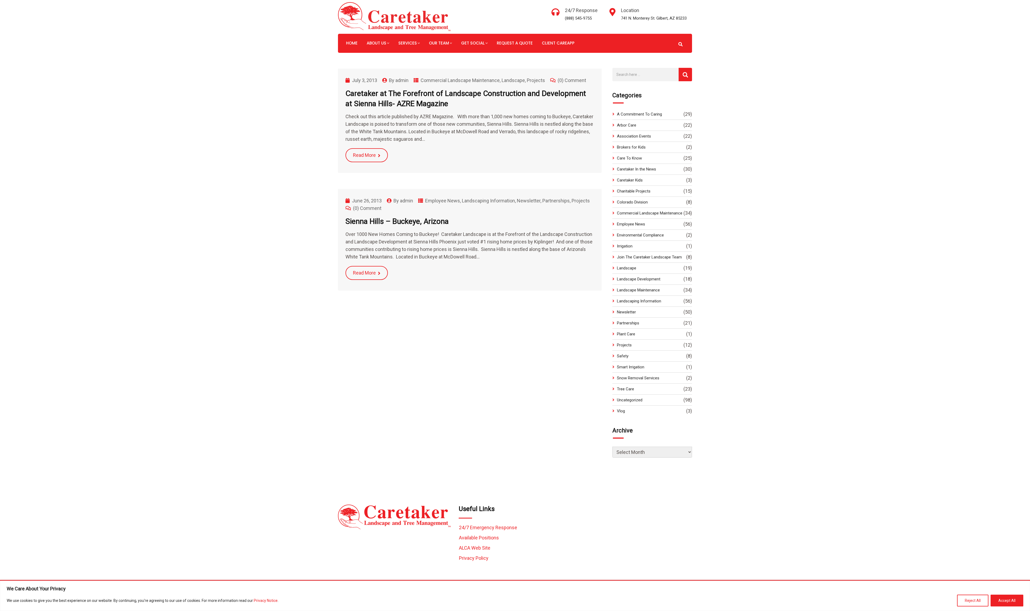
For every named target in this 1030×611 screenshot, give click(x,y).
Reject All (973, 600)
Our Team (439, 43)
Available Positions (479, 537)
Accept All (1007, 600)
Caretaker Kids (630, 180)
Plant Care (626, 334)
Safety (622, 356)
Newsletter (528, 200)
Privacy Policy (473, 558)
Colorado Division (632, 202)
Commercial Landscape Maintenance (460, 80)
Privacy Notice (266, 600)
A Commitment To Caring (639, 114)
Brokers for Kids (631, 147)
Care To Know (629, 158)
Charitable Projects (633, 191)
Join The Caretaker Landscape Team (649, 257)
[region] (515, 596)
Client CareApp (558, 43)
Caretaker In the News (636, 169)
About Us (376, 43)
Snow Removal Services (638, 378)
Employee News (442, 200)
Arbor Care (626, 125)
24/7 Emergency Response (488, 527)
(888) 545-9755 (578, 18)
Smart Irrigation (630, 367)
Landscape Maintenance (638, 290)
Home (352, 43)
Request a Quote (515, 43)
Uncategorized (629, 400)
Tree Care (625, 389)
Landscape (513, 80)
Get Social (473, 43)
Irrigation (624, 246)
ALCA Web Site (474, 548)
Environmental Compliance (640, 235)
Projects (536, 80)
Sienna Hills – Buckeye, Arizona (397, 221)
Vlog (621, 411)
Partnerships (556, 200)
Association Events (634, 136)
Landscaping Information (488, 200)
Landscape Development (638, 279)
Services (407, 43)
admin (402, 80)
